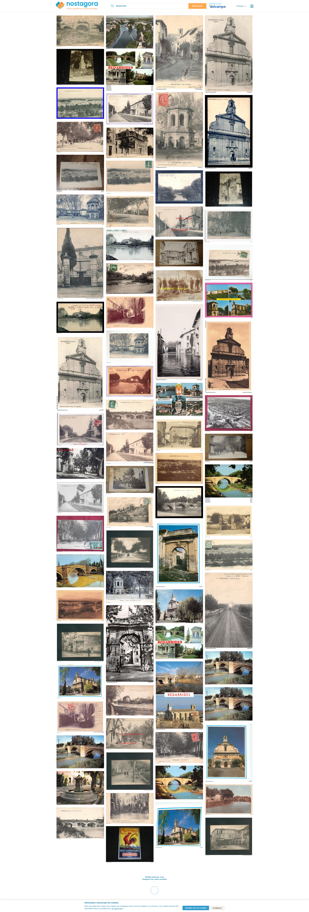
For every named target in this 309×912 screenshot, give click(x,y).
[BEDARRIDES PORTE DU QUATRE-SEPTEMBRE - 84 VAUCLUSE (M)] (228, 189)
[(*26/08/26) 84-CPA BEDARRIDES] (129, 279)
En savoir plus (117, 908)
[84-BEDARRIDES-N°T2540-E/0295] (179, 748)
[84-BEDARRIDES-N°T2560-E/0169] (228, 799)
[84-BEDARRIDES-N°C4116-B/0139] (179, 606)
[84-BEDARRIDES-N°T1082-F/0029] (80, 788)
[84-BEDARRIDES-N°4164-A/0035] (228, 704)
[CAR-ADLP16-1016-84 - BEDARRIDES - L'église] (80, 373)
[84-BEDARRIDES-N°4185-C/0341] (80, 681)
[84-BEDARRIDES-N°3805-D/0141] (179, 695)
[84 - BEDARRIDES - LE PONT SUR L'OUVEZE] (179, 502)
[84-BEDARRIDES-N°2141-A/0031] (129, 644)
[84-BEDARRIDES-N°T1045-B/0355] (129, 700)
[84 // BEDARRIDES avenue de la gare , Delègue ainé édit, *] (129, 734)
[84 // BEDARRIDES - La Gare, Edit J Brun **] (80, 498)
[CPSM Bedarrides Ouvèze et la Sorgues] (129, 32)
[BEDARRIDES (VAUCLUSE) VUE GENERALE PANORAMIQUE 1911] (228, 262)
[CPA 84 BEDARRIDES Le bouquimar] (228, 226)
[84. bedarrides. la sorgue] (179, 187)
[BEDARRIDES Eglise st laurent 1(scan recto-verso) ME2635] (228, 752)
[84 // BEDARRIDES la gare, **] (179, 222)
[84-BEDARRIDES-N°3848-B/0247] (179, 783)
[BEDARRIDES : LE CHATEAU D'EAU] (80, 209)
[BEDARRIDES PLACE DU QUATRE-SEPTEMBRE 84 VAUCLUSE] (80, 464)
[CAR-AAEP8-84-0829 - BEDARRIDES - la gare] (129, 448)
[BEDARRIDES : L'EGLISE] (228, 54)
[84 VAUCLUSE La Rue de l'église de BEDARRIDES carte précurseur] (179, 52)
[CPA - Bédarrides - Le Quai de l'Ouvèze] (80, 534)
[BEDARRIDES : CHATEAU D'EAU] (179, 130)
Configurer (217, 908)
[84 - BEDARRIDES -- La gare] (129, 109)
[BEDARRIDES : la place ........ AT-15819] (179, 254)
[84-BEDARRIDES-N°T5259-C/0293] (80, 823)
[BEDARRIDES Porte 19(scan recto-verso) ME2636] (179, 554)
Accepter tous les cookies (196, 908)
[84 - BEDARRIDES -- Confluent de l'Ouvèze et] (129, 381)
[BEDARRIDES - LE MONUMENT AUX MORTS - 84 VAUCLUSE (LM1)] (80, 67)
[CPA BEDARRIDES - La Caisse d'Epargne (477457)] (129, 143)
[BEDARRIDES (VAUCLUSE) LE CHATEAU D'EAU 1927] (129, 346)
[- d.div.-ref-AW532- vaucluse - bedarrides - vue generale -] (228, 555)
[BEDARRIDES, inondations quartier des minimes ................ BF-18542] (129, 480)
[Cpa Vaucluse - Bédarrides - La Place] (179, 435)
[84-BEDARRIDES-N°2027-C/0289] (80, 752)
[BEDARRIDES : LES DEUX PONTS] (129, 212)
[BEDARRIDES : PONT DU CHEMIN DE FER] (129, 415)
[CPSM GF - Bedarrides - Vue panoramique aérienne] (228, 413)
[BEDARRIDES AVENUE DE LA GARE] (129, 312)
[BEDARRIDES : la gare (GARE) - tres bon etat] (80, 429)
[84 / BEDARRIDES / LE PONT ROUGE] (129, 245)
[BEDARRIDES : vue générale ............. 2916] (80, 174)
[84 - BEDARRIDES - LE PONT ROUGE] (80, 318)
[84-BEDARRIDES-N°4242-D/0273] (80, 571)
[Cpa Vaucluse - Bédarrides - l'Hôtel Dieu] (228, 521)
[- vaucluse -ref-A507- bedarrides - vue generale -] (179, 468)
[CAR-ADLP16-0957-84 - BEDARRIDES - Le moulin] (129, 512)
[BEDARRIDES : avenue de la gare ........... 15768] (228, 448)
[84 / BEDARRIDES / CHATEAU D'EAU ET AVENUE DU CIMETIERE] (129, 587)
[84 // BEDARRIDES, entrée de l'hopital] (80, 263)
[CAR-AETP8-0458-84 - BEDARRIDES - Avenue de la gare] (80, 717)
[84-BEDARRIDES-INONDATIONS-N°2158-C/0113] (129, 808)
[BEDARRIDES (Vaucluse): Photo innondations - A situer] (179, 342)
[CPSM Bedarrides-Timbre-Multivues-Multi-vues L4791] (179, 642)
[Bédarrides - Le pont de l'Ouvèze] (228, 483)
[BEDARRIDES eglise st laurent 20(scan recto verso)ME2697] (179, 825)
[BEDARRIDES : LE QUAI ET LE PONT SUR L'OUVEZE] (80, 605)
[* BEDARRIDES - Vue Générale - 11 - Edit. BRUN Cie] (80, 103)
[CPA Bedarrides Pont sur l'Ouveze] (80, 31)
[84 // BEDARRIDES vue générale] (129, 177)
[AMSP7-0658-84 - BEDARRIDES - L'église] (228, 356)
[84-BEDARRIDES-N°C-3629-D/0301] (228, 668)
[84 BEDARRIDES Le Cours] (80, 137)
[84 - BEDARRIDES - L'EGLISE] (228, 132)
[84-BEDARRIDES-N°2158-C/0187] (228, 611)
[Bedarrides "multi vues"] (129, 71)
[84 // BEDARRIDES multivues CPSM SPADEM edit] (179, 400)
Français (240, 6)
